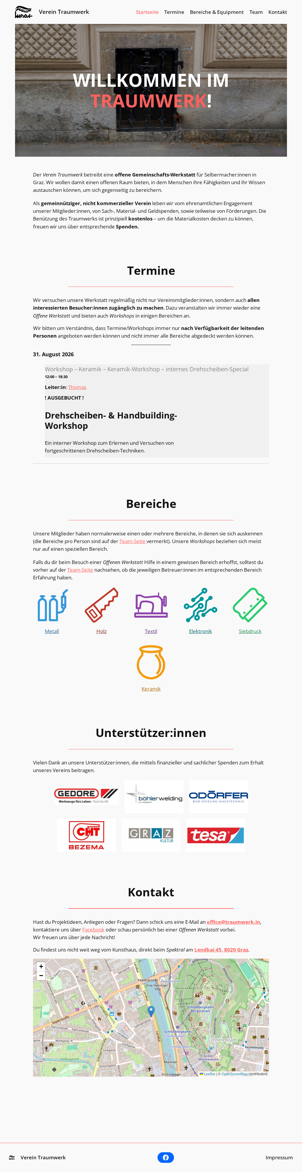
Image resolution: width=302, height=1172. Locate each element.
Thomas (77, 387)
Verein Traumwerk (64, 11)
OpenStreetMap (234, 1073)
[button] (151, 1012)
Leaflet (209, 1073)
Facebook (93, 929)
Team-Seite (133, 541)
